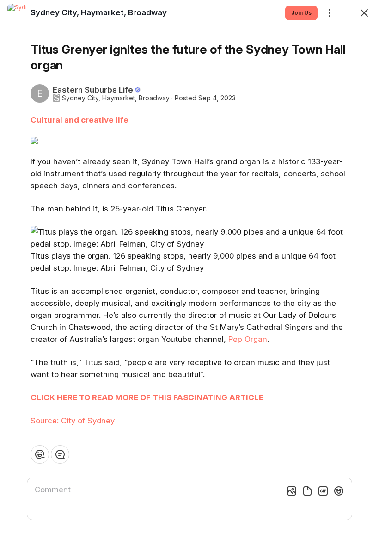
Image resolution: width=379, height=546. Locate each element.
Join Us (301, 12)
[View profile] (16, 13)
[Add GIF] (323, 491)
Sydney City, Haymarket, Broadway (116, 98)
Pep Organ (247, 339)
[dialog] (189, 273)
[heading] (99, 12)
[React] (40, 454)
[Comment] (60, 454)
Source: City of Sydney (73, 420)
